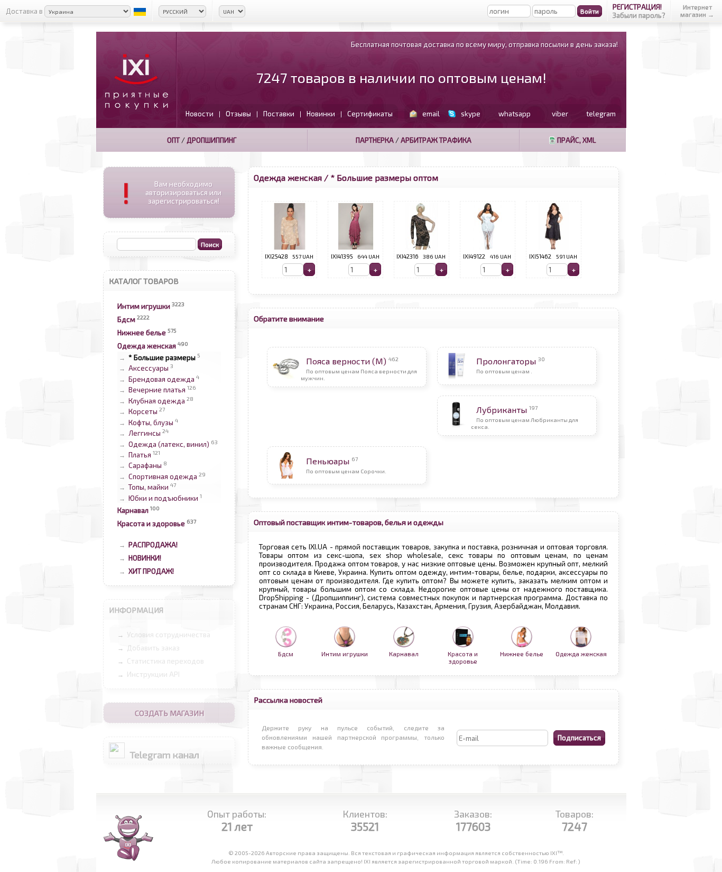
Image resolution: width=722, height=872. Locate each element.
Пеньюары (327, 461)
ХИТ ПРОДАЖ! (151, 571)
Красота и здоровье (151, 523)
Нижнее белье (141, 332)
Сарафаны (145, 466)
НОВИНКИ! (144, 558)
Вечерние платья (157, 390)
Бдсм (126, 319)
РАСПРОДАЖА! (153, 544)
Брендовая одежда (161, 379)
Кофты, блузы (150, 422)
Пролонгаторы (506, 361)
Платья (139, 455)
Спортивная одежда (162, 476)
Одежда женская (146, 346)
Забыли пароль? (639, 15)
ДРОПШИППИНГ (212, 140)
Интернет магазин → (697, 10)
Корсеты (143, 412)
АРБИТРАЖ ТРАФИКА (436, 140)
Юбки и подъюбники (163, 498)
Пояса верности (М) (346, 361)
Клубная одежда (156, 401)
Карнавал (133, 510)
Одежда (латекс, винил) (168, 444)
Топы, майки (148, 487)
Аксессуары (148, 368)
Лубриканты (501, 410)
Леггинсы (144, 433)
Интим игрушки (143, 306)
